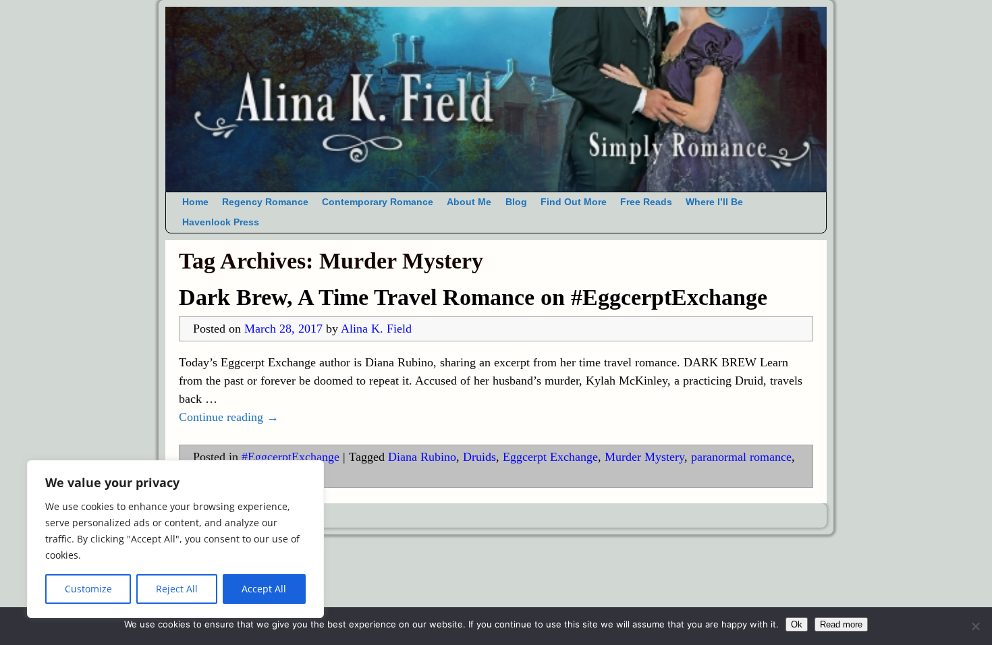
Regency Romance (265, 202)
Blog (516, 202)
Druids (479, 457)
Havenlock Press (220, 222)
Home (195, 202)
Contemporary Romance (377, 202)
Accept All (264, 588)
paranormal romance (741, 457)
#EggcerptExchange (290, 457)
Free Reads (646, 202)
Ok (796, 624)
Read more (841, 624)
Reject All (177, 588)
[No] (975, 626)
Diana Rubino (422, 457)
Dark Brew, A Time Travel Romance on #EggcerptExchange (473, 297)
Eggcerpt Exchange (550, 457)
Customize (88, 588)
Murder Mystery (644, 457)
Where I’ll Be (714, 202)
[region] (175, 539)
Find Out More (574, 202)
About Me (469, 202)
